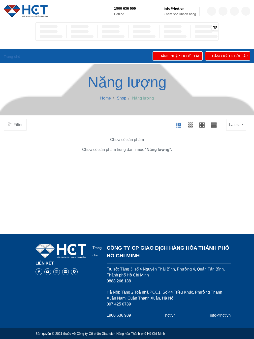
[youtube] (245, 11)
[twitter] (223, 11)
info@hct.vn (174, 8)
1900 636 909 (125, 8)
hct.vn (170, 315)
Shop (121, 98)
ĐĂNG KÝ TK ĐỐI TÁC (230, 56)
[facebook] (211, 11)
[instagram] (234, 11)
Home (105, 98)
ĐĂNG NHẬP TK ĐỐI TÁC (179, 56)
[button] (179, 125)
